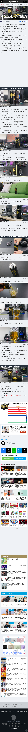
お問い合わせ (15, 704)
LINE (14, 451)
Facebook (3, 451)
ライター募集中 (13, 706)
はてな (19, 450)
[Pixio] (14, 655)
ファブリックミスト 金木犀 (22, 528)
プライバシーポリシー (5, 706)
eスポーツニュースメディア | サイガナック (14, 721)
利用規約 (20, 704)
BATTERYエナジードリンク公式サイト (14, 395)
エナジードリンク (5, 439)
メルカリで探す (18, 410)
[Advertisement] (14, 71)
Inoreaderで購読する (20, 458)
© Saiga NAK (14, 728)
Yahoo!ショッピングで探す (18, 412)
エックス (9, 451)
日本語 (24, 1)
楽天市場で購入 (18, 408)
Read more (23, 431)
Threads (24, 451)
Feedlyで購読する (7, 458)
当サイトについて (8, 704)
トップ (3, 704)
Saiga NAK (14, 2)
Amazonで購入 (18, 406)
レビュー (2, 21)
